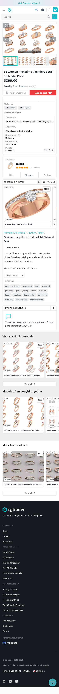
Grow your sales (10, 589)
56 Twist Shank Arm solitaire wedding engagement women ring (29, 375)
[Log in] (48, 9)
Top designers (9, 620)
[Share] (47, 99)
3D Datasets (8, 557)
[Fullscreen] (6, 25)
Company (7, 525)
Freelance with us (11, 599)
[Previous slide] (6, 39)
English (38, 671)
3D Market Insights (11, 594)
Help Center (8, 541)
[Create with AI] (36, 9)
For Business (8, 552)
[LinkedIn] (4, 681)
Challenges (8, 625)
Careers (6, 536)
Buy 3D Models (9, 547)
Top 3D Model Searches (13, 605)
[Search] (54, 16)
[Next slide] (53, 39)
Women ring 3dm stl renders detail (18, 224)
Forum (6, 631)
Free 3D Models (10, 568)
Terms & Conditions (12, 670)
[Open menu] (3, 9)
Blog (5, 531)
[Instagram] (16, 681)
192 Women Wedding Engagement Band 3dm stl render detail (28, 484)
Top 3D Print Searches (13, 610)
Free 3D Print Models (12, 573)
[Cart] (42, 9)
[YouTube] (10, 681)
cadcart (20, 163)
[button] (48, 16)
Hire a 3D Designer (11, 562)
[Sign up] (55, 9)
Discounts (7, 578)
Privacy (26, 670)
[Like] (12, 99)
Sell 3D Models (9, 584)
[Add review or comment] (53, 307)
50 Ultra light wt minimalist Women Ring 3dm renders (25, 430)
